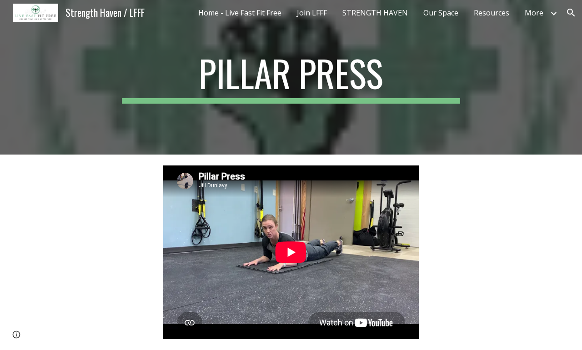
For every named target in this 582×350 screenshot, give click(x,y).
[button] (571, 13)
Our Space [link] (440, 13)
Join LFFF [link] (312, 13)
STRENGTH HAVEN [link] (375, 13)
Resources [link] (491, 13)
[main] (291, 77)
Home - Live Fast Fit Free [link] (239, 13)
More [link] (534, 13)
